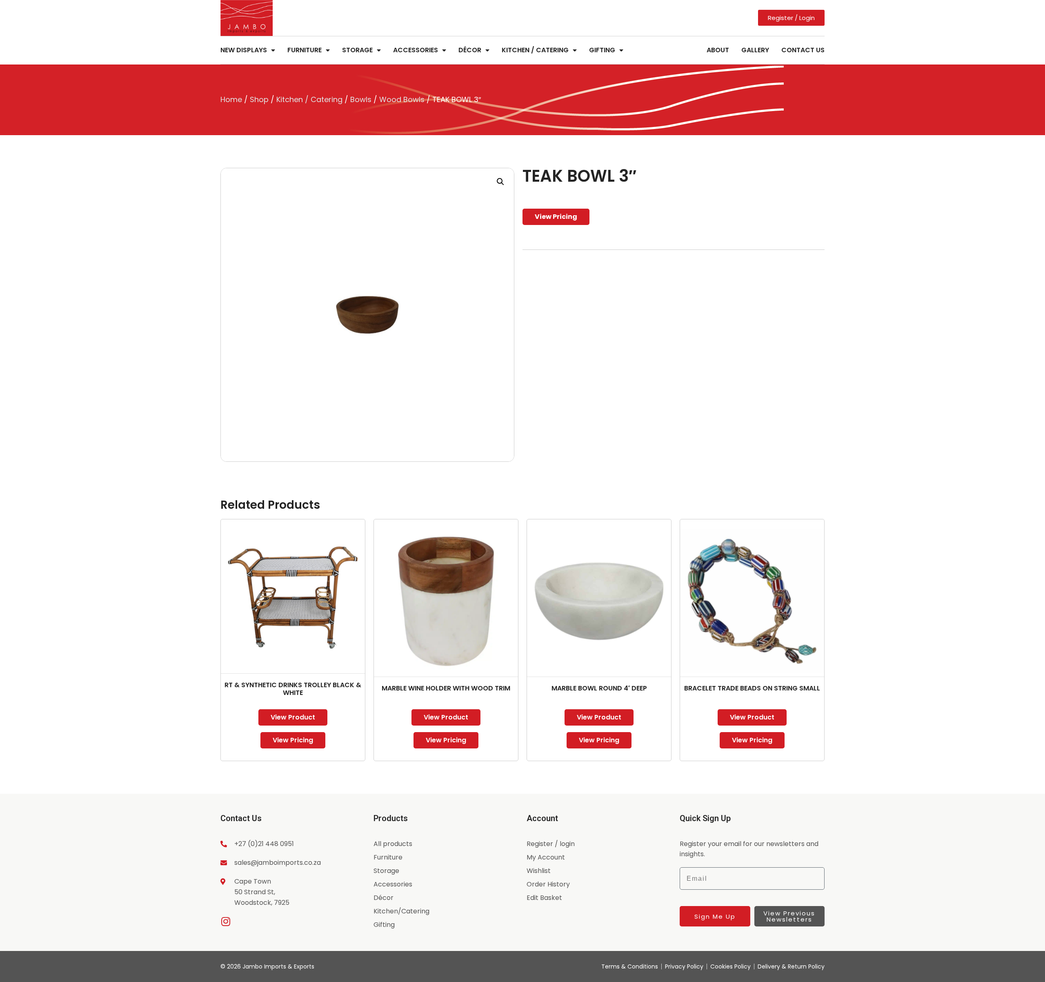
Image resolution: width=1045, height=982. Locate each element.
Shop (259, 99)
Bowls (360, 99)
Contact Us (803, 50)
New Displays (243, 50)
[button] (500, 181)
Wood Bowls (402, 99)
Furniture (304, 50)
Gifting (602, 50)
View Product (293, 717)
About (718, 50)
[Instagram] (225, 921)
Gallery (755, 50)
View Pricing (556, 216)
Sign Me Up (715, 916)
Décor (469, 50)
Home (231, 99)
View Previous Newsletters (789, 916)
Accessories (415, 50)
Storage (357, 50)
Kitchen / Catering (535, 50)
